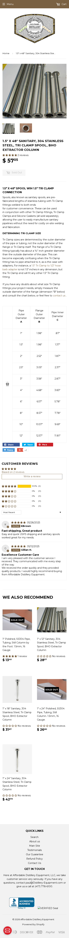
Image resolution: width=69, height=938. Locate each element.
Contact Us (34, 863)
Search (34, 837)
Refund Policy (34, 858)
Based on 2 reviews (13, 472)
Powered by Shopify (33, 924)
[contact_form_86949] (7, 930)
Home (6, 53)
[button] (10, 155)
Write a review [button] (32, 476)
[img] (18, 522)
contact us (59, 295)
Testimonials (34, 850)
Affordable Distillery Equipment (37, 919)
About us (34, 841)
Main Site (34, 845)
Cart (63, 4)
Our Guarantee (34, 854)
